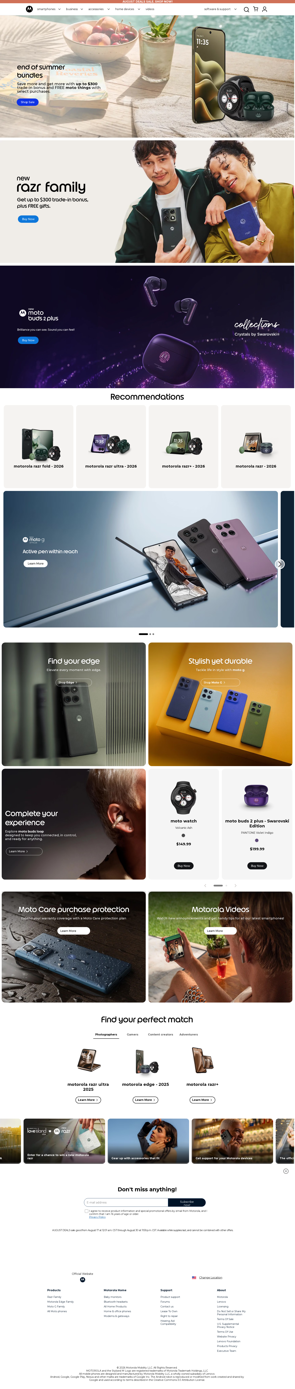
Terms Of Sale (225, 1319)
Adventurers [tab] (188, 1034)
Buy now (53, 472)
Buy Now (184, 866)
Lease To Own (168, 1311)
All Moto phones (57, 1311)
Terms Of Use (225, 1331)
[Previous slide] (205, 885)
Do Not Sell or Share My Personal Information (231, 1313)
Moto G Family (56, 1306)
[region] (147, 1148)
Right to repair (169, 1316)
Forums (165, 1301)
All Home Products (115, 1306)
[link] (255, 10)
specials (21, 472)
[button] (49, 9)
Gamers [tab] (132, 1034)
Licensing (222, 1306)
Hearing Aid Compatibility (168, 1322)
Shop (66, 682)
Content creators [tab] (160, 1034)
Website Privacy (226, 1336)
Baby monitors (112, 1297)
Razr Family (54, 1297)
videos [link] (150, 9)
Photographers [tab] (106, 1034)
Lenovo (221, 1301)
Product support (170, 1297)
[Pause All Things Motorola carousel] (286, 1171)
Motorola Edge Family (60, 1301)
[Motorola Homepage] (29, 11)
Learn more (36, 563)
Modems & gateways (116, 1316)
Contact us (166, 1306)
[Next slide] (280, 564)
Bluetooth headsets (116, 1301)
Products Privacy (227, 1346)
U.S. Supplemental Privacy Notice (228, 1325)
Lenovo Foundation (228, 1341)
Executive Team (226, 1350)
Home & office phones (117, 1311)
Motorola (222, 1297)
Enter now (182, 1141)
